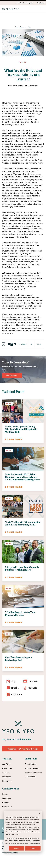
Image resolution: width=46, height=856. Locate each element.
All (31, 344)
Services (6, 772)
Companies (7, 768)
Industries (6, 776)
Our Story (6, 764)
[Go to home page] (23, 9)
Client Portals (30, 764)
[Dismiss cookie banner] (40, 813)
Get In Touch (12, 375)
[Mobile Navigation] (42, 9)
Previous (23, 344)
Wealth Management (10, 852)
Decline (33, 848)
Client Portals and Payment (24, 3)
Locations (6, 798)
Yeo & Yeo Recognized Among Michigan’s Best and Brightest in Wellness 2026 (21, 429)
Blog (29, 27)
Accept (16, 848)
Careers (5, 802)
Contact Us (7, 806)
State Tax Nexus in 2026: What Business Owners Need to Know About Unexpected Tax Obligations (22, 477)
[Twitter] (11, 344)
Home (16, 27)
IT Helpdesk (40, 3)
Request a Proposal (33, 772)
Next (38, 344)
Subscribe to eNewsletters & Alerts (22, 749)
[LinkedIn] (15, 344)
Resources (23, 27)
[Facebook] (9, 344)
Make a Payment (32, 768)
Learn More (14, 439)
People (5, 794)
